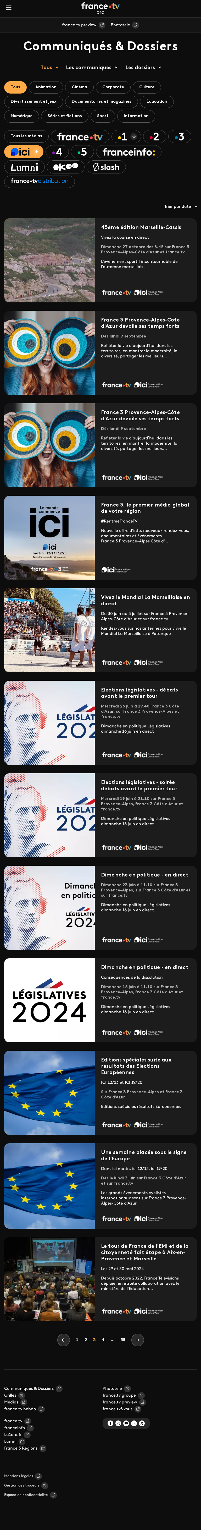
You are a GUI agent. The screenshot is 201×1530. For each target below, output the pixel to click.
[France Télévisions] (100, 8)
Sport (103, 116)
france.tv (13, 1421)
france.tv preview (79, 25)
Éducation (157, 102)
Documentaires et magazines (101, 102)
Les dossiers (140, 67)
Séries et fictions (65, 116)
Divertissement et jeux (34, 102)
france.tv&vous (117, 1409)
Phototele (120, 25)
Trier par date (177, 207)
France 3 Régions (20, 1448)
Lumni (10, 1442)
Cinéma (79, 87)
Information (136, 116)
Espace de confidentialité (26, 1495)
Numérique (21, 116)
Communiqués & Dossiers (29, 1389)
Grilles (10, 1395)
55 (123, 1340)
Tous (46, 67)
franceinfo (14, 1428)
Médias (11, 1402)
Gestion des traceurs (21, 1486)
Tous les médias (26, 136)
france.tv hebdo (20, 1409)
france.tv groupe (119, 1395)
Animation (46, 87)
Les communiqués (88, 67)
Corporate (113, 87)
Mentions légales (18, 1476)
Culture (146, 87)
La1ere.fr (13, 1435)
